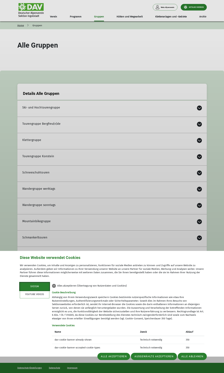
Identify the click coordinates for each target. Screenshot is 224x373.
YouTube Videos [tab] (34, 294)
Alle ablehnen (192, 356)
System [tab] (34, 286)
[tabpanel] (128, 317)
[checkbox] (128, 286)
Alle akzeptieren (114, 356)
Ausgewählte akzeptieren (153, 356)
